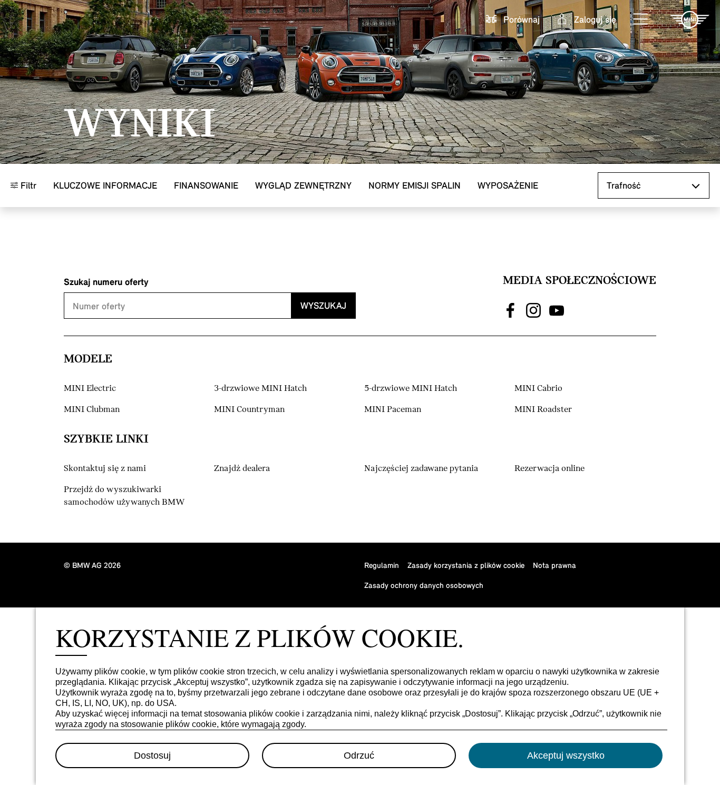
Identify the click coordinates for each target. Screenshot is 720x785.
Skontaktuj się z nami (105, 469)
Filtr (27, 185)
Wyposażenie (508, 185)
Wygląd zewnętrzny (303, 185)
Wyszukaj (323, 305)
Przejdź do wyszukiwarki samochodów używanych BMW (124, 496)
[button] (641, 19)
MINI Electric (90, 389)
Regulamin (381, 565)
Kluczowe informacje (105, 185)
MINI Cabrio (538, 389)
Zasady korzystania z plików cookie (465, 565)
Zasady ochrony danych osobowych (423, 585)
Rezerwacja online (549, 469)
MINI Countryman (249, 410)
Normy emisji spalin (414, 185)
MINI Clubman (92, 410)
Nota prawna (554, 565)
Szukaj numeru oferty (106, 282)
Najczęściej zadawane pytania (421, 469)
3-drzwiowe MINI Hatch (260, 389)
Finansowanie (206, 185)
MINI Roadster (543, 410)
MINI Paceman (392, 410)
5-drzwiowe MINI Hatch (410, 389)
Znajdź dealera (242, 469)
